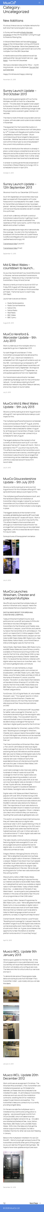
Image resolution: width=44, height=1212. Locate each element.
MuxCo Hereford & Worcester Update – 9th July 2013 (19, 337)
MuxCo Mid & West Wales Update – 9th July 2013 (20, 405)
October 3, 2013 (8, 173)
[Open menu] (39, 2)
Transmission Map (10, 243)
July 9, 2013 (7, 392)
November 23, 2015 (9, 79)
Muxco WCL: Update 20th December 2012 (20, 1076)
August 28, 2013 (8, 323)
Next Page (35, 1203)
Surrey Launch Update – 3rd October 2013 (19, 92)
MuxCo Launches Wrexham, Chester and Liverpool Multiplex (19, 595)
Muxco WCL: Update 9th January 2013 (20, 953)
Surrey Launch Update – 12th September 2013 (19, 185)
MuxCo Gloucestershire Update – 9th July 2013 (19, 480)
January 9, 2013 (8, 1064)
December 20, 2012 (9, 1187)
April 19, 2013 (7, 940)
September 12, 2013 (9, 254)
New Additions (13, 20)
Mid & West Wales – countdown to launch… (19, 266)
